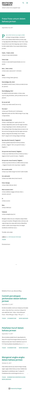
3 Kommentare (11, 348)
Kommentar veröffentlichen (16, 377)
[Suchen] (23, 3)
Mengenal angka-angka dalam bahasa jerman (13, 358)
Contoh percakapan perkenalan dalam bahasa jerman (14, 298)
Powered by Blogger (16, 388)
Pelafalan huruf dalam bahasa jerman (13, 329)
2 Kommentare (11, 318)
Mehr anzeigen (23, 318)
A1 (7, 237)
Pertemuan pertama (14, 237)
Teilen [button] (4, 239)
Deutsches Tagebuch (7, 4)
